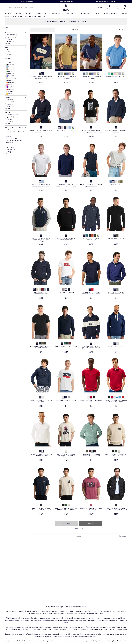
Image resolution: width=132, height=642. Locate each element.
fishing (96, 13)
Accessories (9, 145)
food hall (57, 13)
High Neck (11, 37)
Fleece (10, 104)
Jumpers (11, 41)
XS (8, 49)
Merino (10, 106)
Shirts (7, 129)
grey (11, 73)
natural (12, 78)
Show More (66, 523)
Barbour (10, 121)
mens (18, 13)
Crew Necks (12, 35)
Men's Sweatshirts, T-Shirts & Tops (15, 133)
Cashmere (11, 99)
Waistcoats (9, 143)
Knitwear (8, 136)
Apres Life (11, 117)
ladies (8, 13)
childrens (84, 13)
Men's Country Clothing (15, 127)
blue (11, 67)
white (11, 91)
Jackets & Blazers (11, 138)
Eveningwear (10, 147)
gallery (70, 13)
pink (10, 85)
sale (124, 13)
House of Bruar (13, 114)
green (11, 71)
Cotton (10, 102)
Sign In (109, 8)
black (11, 64)
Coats (7, 154)
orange (11, 82)
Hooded (11, 39)
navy (11, 80)
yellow (11, 93)
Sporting (8, 152)
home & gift (42, 13)
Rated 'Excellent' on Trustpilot (105, 2)
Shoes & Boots (10, 149)
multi (11, 76)
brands (28, 13)
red (11, 89)
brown (11, 69)
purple (11, 87)
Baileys (10, 119)
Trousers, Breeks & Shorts (14, 140)
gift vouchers (111, 13)
